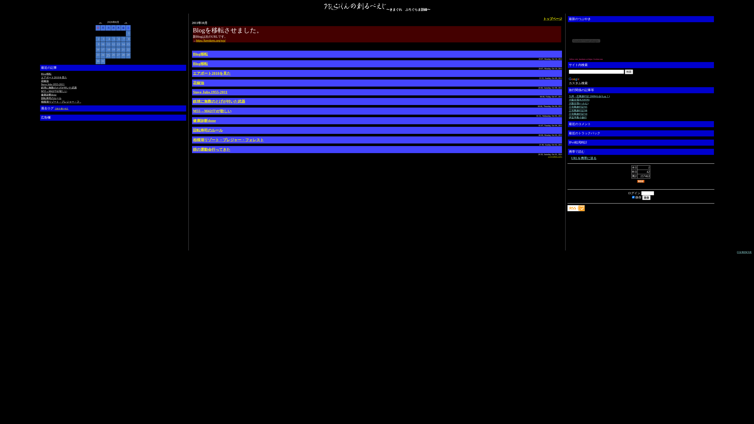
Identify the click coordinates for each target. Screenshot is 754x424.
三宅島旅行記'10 (578, 113)
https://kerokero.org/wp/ (211, 40)
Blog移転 (46, 73)
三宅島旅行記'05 (578, 106)
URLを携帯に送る (584, 158)
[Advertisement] (56, 181)
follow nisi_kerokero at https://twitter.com (586, 59)
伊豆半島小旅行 (578, 117)
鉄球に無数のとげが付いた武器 (59, 87)
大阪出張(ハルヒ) (578, 103)
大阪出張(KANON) (579, 99)
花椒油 (45, 81)
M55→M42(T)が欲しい (54, 91)
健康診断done (49, 94)
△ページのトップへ (555, 156)
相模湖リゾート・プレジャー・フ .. (61, 101)
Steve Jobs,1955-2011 (53, 84)
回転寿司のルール (51, 98)
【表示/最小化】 (61, 109)
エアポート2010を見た (54, 77)
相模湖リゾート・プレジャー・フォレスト (228, 140)
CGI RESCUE (744, 252)
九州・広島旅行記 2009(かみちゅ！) (589, 96)
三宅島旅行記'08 (578, 110)
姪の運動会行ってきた (211, 149)
